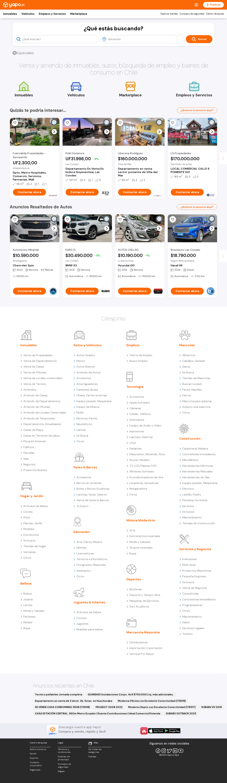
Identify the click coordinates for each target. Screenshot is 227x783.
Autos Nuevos (85, 366)
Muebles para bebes (89, 629)
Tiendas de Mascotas (196, 378)
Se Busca (82, 435)
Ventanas (29, 552)
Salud (185, 622)
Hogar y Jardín (31, 496)
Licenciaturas (85, 553)
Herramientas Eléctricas (197, 466)
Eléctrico (188, 489)
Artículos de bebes (88, 612)
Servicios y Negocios (195, 549)
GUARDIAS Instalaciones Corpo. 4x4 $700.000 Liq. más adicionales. (131, 694)
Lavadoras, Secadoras (143, 483)
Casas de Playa (33, 430)
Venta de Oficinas (34, 372)
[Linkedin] (175, 751)
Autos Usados (85, 355)
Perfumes (29, 616)
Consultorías (190, 593)
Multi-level (189, 565)
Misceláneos (190, 460)
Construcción (190, 438)
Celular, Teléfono (140, 414)
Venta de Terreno (34, 384)
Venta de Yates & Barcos (92, 500)
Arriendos (29, 390)
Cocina (27, 512)
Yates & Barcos (85, 467)
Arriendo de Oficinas (36, 407)
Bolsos (27, 593)
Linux (132, 443)
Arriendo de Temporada (39, 418)
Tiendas (92, 756)
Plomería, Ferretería (194, 500)
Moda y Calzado (34, 611)
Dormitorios (31, 535)
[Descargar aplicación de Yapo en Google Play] (172, 730)
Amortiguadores (87, 384)
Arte (132, 530)
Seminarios (83, 571)
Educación (81, 532)
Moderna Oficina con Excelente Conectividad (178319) (152, 700)
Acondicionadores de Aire (146, 477)
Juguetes (82, 624)
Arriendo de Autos (88, 372)
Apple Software (139, 402)
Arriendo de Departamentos (41, 401)
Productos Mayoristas (196, 571)
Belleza (26, 583)
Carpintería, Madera (195, 448)
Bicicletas (135, 589)
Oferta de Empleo (140, 355)
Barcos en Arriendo (88, 483)
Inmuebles (10, 14)
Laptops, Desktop (141, 437)
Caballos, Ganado (193, 361)
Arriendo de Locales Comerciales (44, 412)
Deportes (133, 579)
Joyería (28, 599)
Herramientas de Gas (196, 477)
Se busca (29, 540)
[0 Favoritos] (15, 123)
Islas (26, 459)
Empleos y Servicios (52, 14)
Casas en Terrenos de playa (41, 435)
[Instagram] (164, 751)
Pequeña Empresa (194, 576)
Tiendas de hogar (34, 546)
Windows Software (141, 471)
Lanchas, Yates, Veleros (91, 494)
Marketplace (78, 14)
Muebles (28, 529)
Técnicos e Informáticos (91, 559)
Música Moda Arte (140, 520)
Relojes (27, 622)
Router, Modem (139, 460)
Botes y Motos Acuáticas (92, 489)
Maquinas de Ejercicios (144, 601)
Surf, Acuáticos (139, 606)
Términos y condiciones (64, 751)
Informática (136, 420)
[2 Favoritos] (173, 123)
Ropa (26, 628)
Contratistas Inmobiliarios (199, 454)
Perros (186, 395)
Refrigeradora (138, 489)
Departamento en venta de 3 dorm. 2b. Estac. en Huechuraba (73, 700)
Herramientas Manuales (197, 471)
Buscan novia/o (192, 384)
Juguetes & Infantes (89, 602)
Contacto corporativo (36, 764)
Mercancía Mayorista (143, 632)
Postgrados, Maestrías (91, 565)
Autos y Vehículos (87, 345)
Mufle (80, 412)
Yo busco (82, 506)
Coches (81, 618)
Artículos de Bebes (35, 506)
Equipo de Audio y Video (145, 425)
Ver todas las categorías (95, 751)
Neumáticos (84, 424)
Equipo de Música (87, 407)
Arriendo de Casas (35, 395)
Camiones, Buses (87, 390)
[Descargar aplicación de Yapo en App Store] (156, 730)
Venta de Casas (33, 366)
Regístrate (35, 769)
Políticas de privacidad (64, 758)
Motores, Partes (86, 418)
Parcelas (28, 453)
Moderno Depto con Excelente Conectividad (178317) (162, 707)
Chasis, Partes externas (91, 395)
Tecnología (134, 387)
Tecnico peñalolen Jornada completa (58, 694)
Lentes (27, 605)
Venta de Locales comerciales (42, 378)
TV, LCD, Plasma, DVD (143, 466)
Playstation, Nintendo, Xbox (147, 454)
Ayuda (33, 753)
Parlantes (135, 448)
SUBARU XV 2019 (211, 707)
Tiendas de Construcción (198, 523)
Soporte (34, 758)
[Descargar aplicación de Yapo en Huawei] (144, 731)
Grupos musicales (141, 547)
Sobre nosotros (38, 749)
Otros (27, 558)
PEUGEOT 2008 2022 (109, 707)
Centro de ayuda (215, 13)
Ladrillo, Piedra (191, 494)
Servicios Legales (193, 628)
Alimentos (188, 355)
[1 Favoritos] (67, 123)
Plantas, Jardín (32, 523)
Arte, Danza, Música (89, 542)
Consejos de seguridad (192, 13)
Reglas (61, 771)
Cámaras (135, 408)
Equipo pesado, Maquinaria (94, 401)
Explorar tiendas (169, 13)
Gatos (186, 366)
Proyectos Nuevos (35, 470)
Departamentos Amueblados (42, 424)
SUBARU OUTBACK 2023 (181, 713)
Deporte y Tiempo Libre (144, 595)
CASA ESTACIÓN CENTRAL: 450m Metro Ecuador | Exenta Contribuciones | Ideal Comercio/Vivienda (97, 713)
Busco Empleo (138, 361)
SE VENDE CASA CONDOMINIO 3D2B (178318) (62, 707)
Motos (80, 361)
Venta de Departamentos (40, 361)
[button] (54, 131)
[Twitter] (169, 751)
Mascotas (187, 345)
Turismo (187, 634)
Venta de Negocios (194, 588)
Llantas (81, 430)
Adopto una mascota (196, 407)
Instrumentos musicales (144, 536)
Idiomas (81, 547)
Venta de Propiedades (37, 355)
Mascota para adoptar (197, 401)
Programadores (192, 605)
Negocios (29, 464)
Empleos (133, 345)
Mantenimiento (192, 517)
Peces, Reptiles (192, 390)
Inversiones (189, 559)
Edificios (28, 447)
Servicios (188, 506)
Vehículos (27, 14)
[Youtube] (181, 751)
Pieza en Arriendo (34, 441)
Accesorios (83, 378)
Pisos (26, 517)
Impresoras (136, 431)
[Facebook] (158, 751)
